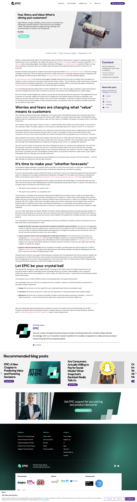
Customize (109, 499)
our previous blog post (35, 238)
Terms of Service (48, 440)
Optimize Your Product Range (26, 446)
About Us (97, 3)
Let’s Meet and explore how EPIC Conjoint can (34, 312)
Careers (65, 455)
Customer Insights (70, 53)
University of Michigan (64, 62)
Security (45, 443)
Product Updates (48, 449)
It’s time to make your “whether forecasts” (108, 74)
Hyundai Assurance (30, 249)
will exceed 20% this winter (75, 72)
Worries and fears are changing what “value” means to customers (110, 68)
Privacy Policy (45, 499)
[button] (118, 62)
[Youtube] (118, 466)
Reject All (119, 499)
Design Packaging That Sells (26, 443)
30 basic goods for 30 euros (86, 240)
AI (90, 3)
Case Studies (71, 3)
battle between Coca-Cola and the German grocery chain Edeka (61, 177)
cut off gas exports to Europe (56, 76)
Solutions (61, 3)
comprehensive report (24, 79)
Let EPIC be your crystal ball (110, 77)
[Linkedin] (115, 466)
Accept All (130, 499)
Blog (64, 446)
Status (45, 446)
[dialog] (68, 496)
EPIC (22, 32)
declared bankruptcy (22, 85)
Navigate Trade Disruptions (25, 449)
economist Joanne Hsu (70, 64)
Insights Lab (83, 3)
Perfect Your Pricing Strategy (26, 436)
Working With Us (68, 452)
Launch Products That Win (25, 440)
